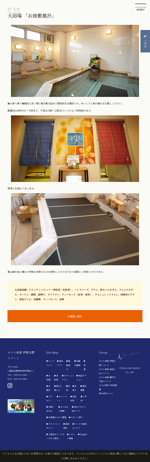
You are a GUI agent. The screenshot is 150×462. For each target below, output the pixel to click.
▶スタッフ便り (76, 417)
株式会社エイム (106, 393)
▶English (82, 434)
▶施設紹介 (68, 364)
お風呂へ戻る (75, 316)
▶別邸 (85, 364)
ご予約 (145, 44)
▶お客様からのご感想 (56, 417)
